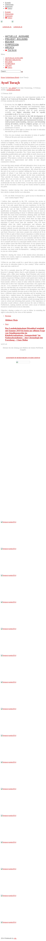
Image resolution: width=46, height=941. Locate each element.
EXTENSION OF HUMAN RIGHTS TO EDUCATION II (23, 358)
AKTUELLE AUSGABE (17, 36)
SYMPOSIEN (12, 44)
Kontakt (8, 3)
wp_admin (12, 88)
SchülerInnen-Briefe (13, 90)
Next (6, 324)
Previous (8, 316)
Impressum (9, 6)
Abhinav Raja (11, 320)
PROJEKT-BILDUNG (16, 39)
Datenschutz (9, 4)
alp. (15, 938)
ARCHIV (9, 47)
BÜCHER (9, 42)
